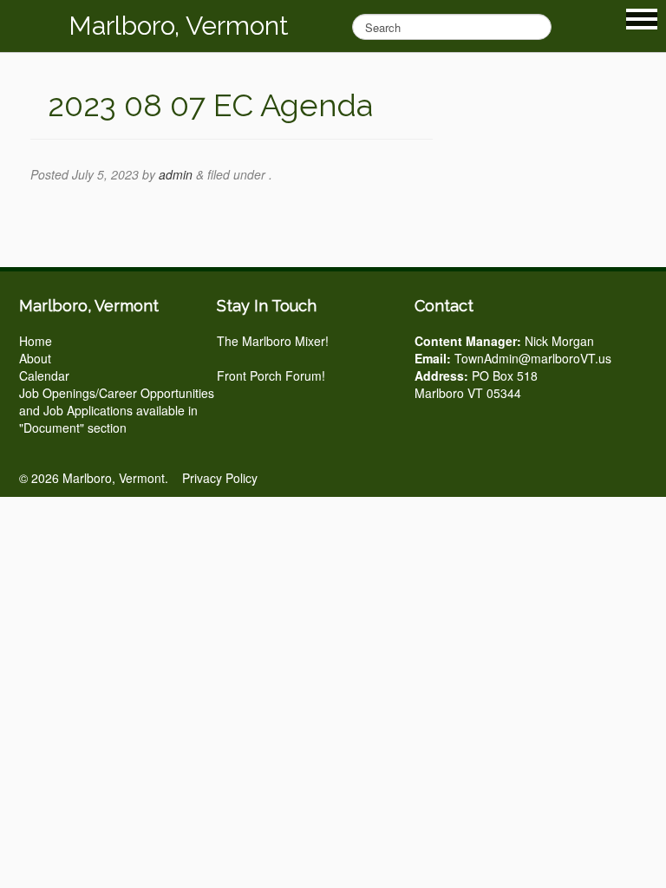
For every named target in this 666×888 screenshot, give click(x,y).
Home (35, 340)
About (35, 358)
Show (641, 19)
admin (176, 174)
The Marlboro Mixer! (273, 340)
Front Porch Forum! (271, 375)
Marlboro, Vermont (179, 25)
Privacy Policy (220, 477)
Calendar (44, 375)
